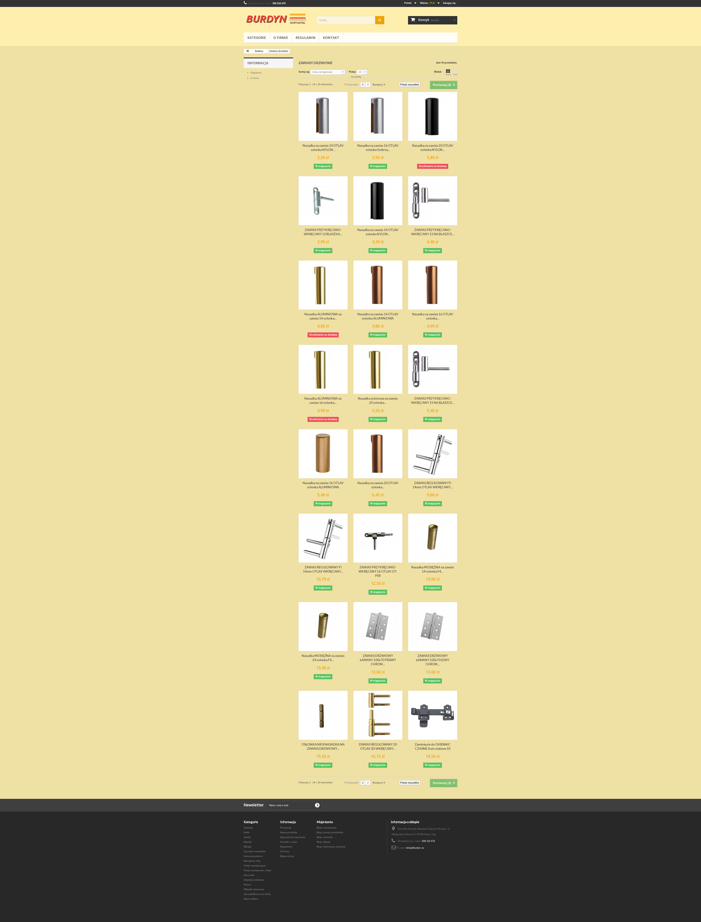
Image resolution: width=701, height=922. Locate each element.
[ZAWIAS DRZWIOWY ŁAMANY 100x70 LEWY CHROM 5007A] (432, 626)
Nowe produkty (288, 832)
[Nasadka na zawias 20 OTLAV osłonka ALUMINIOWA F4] (378, 454)
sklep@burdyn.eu (415, 847)
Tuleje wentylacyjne (255, 865)
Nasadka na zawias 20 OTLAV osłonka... (377, 485)
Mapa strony (287, 856)
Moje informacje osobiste (331, 846)
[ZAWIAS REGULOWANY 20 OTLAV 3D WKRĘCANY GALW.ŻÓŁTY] (378, 715)
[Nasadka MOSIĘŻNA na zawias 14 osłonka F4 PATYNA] (432, 538)
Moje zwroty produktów (330, 832)
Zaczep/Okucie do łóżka (257, 894)
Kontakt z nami (288, 842)
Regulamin (305, 37)
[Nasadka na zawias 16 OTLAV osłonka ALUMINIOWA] (323, 454)
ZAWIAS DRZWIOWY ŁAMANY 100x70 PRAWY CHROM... (378, 660)
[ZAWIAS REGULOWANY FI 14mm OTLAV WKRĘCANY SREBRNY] (432, 454)
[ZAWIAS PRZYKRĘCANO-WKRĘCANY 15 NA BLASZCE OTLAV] (432, 201)
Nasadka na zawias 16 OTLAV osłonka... (432, 316)
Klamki (248, 842)
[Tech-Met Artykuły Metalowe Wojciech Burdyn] (277, 19)
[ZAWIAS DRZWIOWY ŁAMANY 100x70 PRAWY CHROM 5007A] (378, 626)
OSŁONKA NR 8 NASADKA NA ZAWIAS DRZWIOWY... (323, 746)
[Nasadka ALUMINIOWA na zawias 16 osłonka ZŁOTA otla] (323, 369)
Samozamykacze (253, 856)
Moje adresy (323, 842)
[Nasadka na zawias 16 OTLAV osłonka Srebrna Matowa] (378, 116)
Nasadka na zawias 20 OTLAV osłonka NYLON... (432, 148)
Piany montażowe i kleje (257, 870)
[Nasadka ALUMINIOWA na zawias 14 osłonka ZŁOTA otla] (323, 285)
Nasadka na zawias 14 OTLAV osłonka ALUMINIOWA (377, 316)
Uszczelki (249, 875)
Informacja (257, 63)
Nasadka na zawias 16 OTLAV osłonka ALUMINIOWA (323, 485)
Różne (247, 884)
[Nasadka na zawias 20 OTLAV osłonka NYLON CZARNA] (432, 116)
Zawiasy (248, 827)
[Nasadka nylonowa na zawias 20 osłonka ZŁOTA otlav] (378, 369)
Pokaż (352, 71)
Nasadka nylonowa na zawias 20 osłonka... (378, 400)
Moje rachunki (325, 837)
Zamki (247, 837)
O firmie (280, 37)
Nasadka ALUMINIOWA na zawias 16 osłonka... (323, 400)
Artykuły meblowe (254, 880)
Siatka (448, 74)
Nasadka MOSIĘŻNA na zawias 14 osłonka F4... (432, 569)
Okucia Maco (251, 899)
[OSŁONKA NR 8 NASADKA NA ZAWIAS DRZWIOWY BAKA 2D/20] (323, 715)
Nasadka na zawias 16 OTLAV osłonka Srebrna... (377, 148)
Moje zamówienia (326, 827)
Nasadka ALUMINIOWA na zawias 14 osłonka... (323, 316)
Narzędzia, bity (252, 861)
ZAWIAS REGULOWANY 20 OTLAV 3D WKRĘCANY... (378, 746)
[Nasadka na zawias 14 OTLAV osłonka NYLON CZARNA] (378, 201)
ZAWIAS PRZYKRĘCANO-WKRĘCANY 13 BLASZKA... (323, 232)
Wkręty (247, 846)
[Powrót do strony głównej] (247, 51)
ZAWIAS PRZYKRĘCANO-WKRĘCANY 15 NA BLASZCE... (432, 232)
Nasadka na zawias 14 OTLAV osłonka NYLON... (323, 148)
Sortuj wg (303, 71)
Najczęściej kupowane (292, 837)
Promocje (285, 827)
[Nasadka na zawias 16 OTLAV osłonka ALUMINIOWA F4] (432, 285)
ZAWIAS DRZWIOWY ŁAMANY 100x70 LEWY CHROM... (432, 660)
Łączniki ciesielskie (255, 851)
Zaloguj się (449, 3)
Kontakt (331, 37)
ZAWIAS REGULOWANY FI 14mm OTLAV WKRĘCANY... (433, 485)
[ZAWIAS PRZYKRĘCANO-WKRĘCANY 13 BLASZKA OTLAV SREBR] (323, 201)
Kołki (247, 832)
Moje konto (325, 822)
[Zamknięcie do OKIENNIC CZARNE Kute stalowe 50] (432, 715)
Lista (455, 74)
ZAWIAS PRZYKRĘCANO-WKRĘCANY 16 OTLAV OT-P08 (378, 571)
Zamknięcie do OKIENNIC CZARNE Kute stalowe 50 (432, 746)
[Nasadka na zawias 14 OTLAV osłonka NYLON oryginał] (323, 116)
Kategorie (256, 37)
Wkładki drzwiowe (254, 889)
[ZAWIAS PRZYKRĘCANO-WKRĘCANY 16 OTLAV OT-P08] (378, 538)
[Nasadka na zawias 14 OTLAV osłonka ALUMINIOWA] (378, 285)
